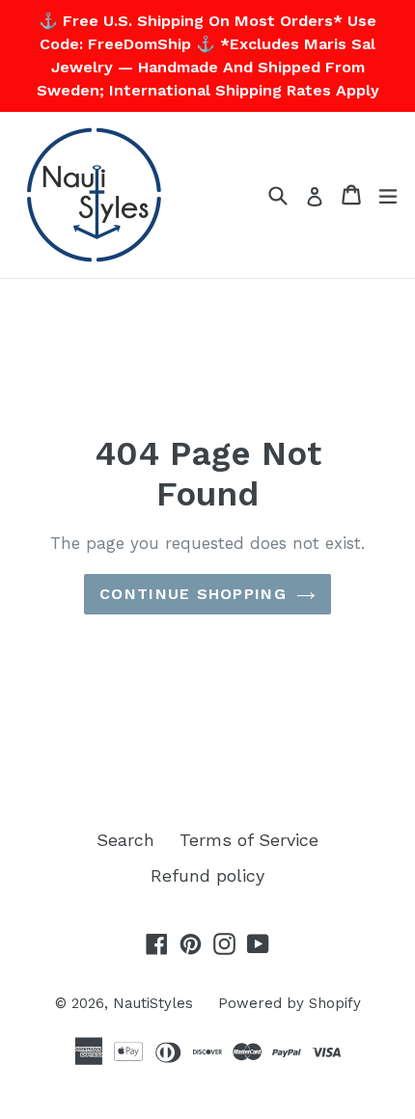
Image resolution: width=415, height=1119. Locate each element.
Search (125, 840)
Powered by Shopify (289, 1003)
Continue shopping (193, 594)
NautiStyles (153, 1003)
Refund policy (207, 875)
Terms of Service (249, 840)
